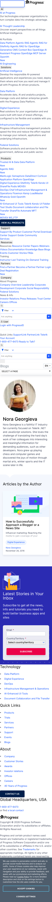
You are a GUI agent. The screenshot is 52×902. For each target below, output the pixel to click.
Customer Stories (17, 252)
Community (31, 235)
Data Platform (7, 42)
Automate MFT (18, 212)
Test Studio (6, 207)
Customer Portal (31, 231)
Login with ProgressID (12, 325)
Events (3, 252)
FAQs (30, 252)
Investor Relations (9, 298)
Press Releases (28, 298)
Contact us (12, 793)
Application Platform (11, 179)
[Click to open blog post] (26, 504)
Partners (5, 263)
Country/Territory (15, 638)
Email (9, 630)
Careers (4, 302)
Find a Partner (7, 267)
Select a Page (10, 371)
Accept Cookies (26, 888)
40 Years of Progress (15, 785)
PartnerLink (33, 334)
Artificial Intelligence (11, 70)
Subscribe (26, 651)
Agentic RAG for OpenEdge (25, 46)
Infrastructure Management (15, 124)
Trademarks (29, 849)
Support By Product (11, 231)
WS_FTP (13, 217)
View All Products (12, 222)
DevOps (4, 189)
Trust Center (44, 298)
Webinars (44, 245)
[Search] (1, 306)
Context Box (25, 49)
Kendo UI (43, 182)
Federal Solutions (9, 145)
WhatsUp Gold (8, 196)
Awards (8, 766)
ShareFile (5, 186)
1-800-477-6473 (9, 341)
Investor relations (13, 771)
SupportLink (19, 334)
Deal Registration (9, 272)
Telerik (34, 182)
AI (2, 9)
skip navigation (12, 3)
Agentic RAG (22, 42)
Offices (13, 302)
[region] (26, 880)
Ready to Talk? (27, 341)
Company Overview (10, 284)
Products (6, 158)
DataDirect (31, 175)
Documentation (16, 249)
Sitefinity (25, 182)
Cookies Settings (26, 896)
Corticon (42, 175)
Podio (14, 186)
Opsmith (4, 58)
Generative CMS (9, 49)
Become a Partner (26, 267)
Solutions (6, 67)
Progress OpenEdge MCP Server (28, 53)
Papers (35, 245)
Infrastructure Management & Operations (26, 688)
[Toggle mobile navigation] (2, 361)
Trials (7, 717)
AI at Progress (7, 12)
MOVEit (22, 186)
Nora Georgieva (13, 548)
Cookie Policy (23, 877)
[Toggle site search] (1, 345)
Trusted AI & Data (9, 162)
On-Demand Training (37, 259)
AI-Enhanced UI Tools (12, 203)
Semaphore (18, 175)
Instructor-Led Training (12, 259)
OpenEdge (28, 179)
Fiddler (46, 203)
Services (4, 238)
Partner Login (43, 267)
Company (6, 277)
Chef (11, 189)
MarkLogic (5, 175)
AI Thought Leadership (12, 26)
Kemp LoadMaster (33, 193)
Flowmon (18, 193)
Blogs (47, 249)
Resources (6, 242)
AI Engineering (8, 63)
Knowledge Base (34, 249)
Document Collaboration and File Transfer (27, 698)
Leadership (28, 284)
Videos (4, 249)
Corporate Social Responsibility (32, 288)
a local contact (16, 810)
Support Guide (16, 235)
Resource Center (21, 245)
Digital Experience (10, 107)
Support (5, 228)
